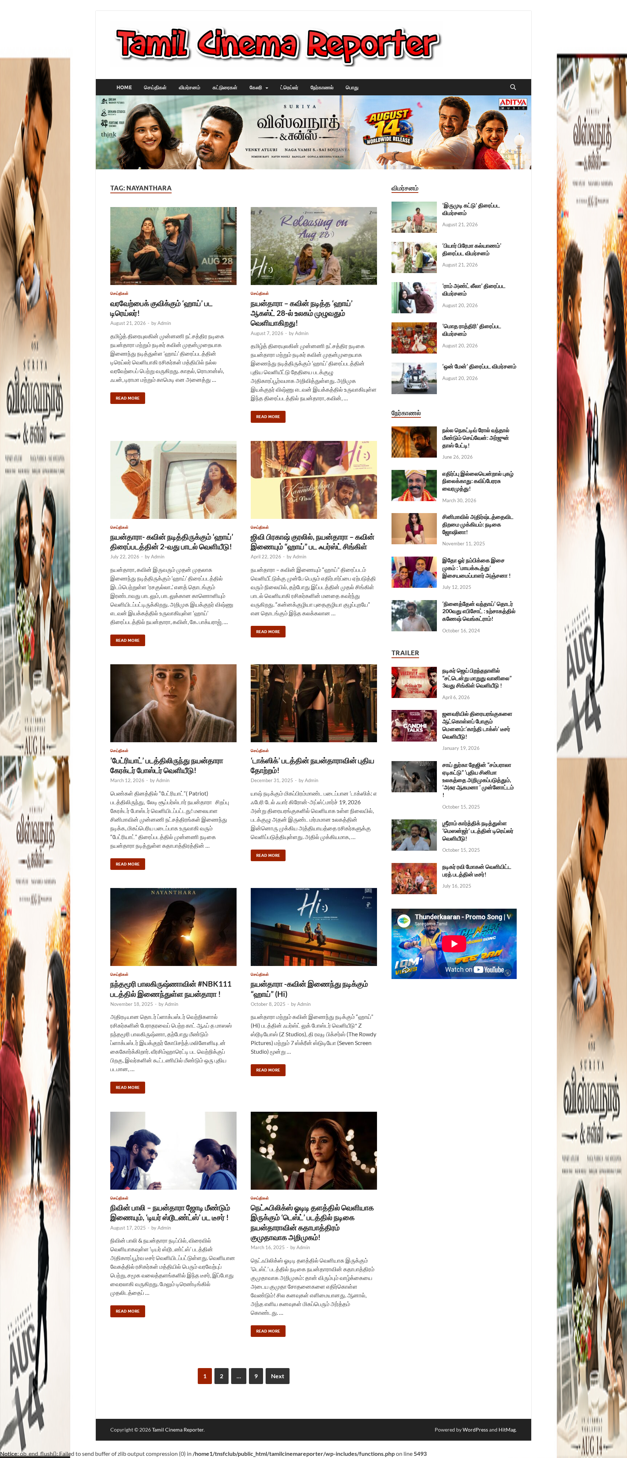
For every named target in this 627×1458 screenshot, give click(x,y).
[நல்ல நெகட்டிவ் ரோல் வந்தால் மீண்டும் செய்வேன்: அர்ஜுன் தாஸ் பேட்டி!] (414, 430)
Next (277, 1375)
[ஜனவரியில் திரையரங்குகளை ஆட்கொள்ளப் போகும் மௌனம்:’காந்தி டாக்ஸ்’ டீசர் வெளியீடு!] (414, 714)
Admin (164, 323)
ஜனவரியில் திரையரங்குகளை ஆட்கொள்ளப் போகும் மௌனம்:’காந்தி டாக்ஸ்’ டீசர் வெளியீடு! (477, 724)
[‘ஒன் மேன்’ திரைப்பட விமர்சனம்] (414, 366)
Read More (125, 396)
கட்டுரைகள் (225, 87)
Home (124, 87)
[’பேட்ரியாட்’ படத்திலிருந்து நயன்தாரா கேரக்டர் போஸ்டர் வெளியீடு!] (173, 703)
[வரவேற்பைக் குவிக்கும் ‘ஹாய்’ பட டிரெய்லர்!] (173, 246)
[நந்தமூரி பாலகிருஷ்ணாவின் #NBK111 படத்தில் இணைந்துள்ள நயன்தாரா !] (173, 927)
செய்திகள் (155, 87)
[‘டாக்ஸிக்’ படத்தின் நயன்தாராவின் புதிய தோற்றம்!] (314, 703)
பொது (352, 87)
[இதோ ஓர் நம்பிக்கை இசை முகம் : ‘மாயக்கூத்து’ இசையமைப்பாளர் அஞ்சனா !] (414, 560)
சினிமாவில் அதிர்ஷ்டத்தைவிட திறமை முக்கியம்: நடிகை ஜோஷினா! (477, 524)
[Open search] (513, 87)
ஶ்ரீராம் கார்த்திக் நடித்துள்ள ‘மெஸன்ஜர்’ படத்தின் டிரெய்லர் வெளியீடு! (477, 830)
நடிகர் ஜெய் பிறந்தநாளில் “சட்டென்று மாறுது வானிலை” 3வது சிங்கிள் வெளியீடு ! (477, 678)
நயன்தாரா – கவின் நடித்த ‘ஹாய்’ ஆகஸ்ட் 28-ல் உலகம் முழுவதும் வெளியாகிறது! (302, 312)
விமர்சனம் (189, 87)
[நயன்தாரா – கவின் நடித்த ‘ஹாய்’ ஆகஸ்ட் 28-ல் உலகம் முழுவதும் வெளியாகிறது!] (314, 246)
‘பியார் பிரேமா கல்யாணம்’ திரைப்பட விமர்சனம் (471, 249)
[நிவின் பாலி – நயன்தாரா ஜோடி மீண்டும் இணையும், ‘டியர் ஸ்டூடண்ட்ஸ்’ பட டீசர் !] (173, 1151)
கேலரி (256, 87)
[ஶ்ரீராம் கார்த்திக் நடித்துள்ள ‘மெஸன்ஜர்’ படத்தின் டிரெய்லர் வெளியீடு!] (414, 823)
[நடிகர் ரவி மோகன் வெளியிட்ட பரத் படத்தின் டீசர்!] (414, 867)
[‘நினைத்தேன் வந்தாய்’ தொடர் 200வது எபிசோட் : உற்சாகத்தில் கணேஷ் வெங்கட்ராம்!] (414, 604)
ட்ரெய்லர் (289, 87)
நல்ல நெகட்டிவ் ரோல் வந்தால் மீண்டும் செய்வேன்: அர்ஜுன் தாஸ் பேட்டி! (475, 437)
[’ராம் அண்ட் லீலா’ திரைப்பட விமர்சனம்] (414, 286)
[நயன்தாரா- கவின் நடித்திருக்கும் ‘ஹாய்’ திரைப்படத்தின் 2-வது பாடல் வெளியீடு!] (173, 480)
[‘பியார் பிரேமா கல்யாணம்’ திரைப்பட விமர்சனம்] (414, 246)
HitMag (507, 1429)
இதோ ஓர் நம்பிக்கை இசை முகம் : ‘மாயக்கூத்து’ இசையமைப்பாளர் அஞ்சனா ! (476, 568)
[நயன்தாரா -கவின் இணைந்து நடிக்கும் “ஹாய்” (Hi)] (314, 927)
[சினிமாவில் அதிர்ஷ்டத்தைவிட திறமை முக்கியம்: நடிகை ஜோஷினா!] (414, 517)
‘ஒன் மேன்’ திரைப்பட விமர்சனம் (479, 366)
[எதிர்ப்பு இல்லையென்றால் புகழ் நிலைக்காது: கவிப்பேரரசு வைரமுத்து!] (414, 474)
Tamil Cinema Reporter (178, 1429)
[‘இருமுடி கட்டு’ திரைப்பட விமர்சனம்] (414, 205)
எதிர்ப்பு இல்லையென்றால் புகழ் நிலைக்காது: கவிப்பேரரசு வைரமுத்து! (477, 481)
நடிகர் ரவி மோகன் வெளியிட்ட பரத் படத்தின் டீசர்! (476, 870)
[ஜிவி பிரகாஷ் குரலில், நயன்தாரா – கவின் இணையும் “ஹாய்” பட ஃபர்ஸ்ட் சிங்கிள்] (314, 480)
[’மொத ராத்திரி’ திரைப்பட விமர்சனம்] (414, 326)
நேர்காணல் (322, 87)
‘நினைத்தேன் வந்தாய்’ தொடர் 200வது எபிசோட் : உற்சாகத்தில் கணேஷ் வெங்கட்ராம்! (479, 611)
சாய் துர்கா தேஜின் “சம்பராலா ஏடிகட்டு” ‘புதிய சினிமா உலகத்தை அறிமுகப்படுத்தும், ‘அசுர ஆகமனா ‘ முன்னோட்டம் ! (478, 779)
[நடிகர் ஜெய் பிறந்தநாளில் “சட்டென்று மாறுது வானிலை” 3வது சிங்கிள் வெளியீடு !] (414, 671)
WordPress (475, 1429)
